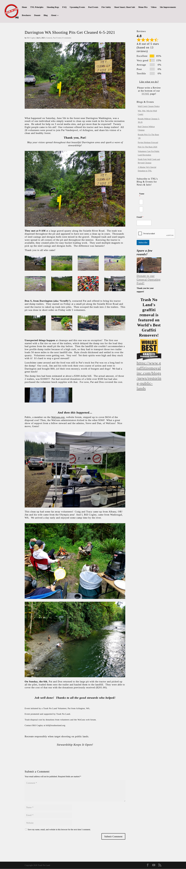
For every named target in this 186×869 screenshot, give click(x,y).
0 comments (67, 38)
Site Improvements (168, 7)
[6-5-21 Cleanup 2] (35, 270)
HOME (145, 93)
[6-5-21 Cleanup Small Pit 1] (61, 330)
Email (140, 217)
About (53, 15)
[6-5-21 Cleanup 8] (88, 291)
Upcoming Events (77, 7)
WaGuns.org (58, 417)
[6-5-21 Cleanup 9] (114, 291)
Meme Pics (143, 7)
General (49, 38)
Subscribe (143, 242)
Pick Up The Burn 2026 (147, 147)
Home (24, 7)
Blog (46, 15)
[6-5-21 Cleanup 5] (114, 270)
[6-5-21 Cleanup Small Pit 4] (35, 330)
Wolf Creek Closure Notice (149, 106)
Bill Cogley (31, 38)
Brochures (26, 15)
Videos (154, 7)
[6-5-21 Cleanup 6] (35, 291)
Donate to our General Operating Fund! (149, 279)
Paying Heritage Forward (148, 142)
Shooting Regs (53, 7)
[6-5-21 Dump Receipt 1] (35, 402)
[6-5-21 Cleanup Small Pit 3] (114, 330)
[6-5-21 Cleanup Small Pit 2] (88, 330)
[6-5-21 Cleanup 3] (61, 270)
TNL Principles (36, 7)
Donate (37, 15)
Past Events (93, 7)
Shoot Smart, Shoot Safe (124, 7)
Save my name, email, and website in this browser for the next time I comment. (59, 829)
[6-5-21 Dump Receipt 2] (61, 402)
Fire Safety (106, 7)
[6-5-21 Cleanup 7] (61, 291)
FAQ (64, 7)
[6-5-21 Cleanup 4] (88, 270)
